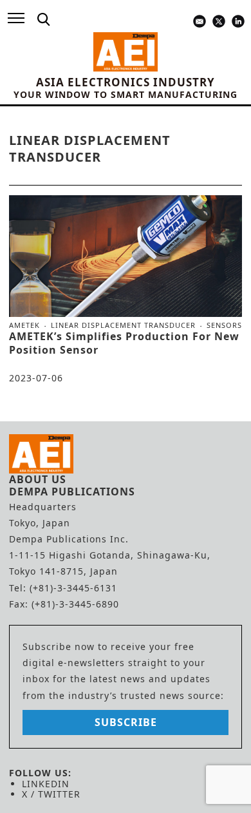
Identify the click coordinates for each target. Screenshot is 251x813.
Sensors (224, 325)
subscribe (126, 722)
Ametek (24, 325)
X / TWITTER (51, 794)
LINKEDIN (46, 784)
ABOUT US (37, 479)
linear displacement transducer (123, 325)
